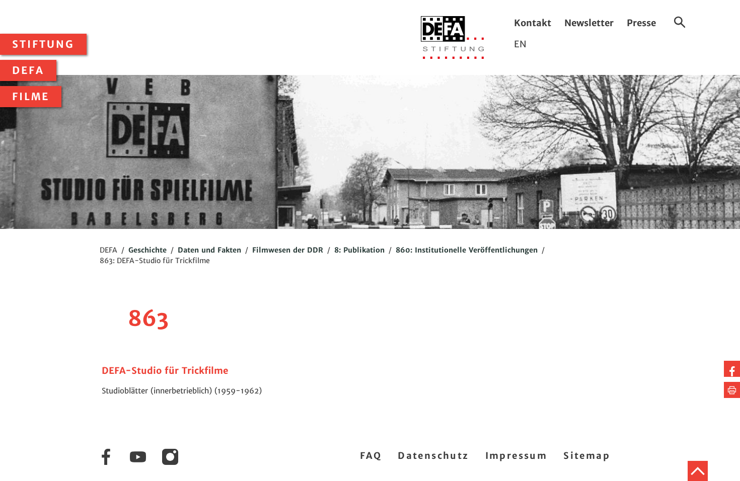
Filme (30, 96)
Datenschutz (433, 455)
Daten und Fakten (209, 250)
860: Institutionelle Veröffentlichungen (467, 250)
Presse (641, 23)
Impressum (516, 455)
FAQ (371, 455)
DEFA (28, 70)
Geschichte (147, 250)
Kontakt (532, 23)
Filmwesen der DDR (287, 250)
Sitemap (586, 455)
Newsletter (589, 23)
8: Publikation (359, 250)
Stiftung (43, 44)
